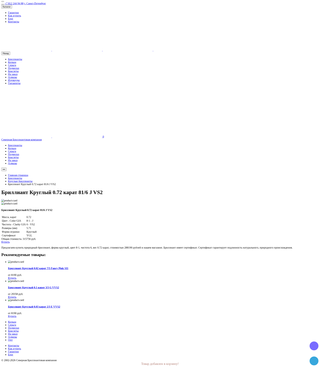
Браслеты (13, 71)
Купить (12, 278)
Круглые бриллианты (20, 181)
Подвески (13, 68)
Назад (6, 53)
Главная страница (18, 175)
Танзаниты (14, 83)
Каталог (7, 7)
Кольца (12, 62)
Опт (10, 339)
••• (4, 169)
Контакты (13, 21)
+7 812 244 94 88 (14, 3)
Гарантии (13, 12)
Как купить (14, 15)
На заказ (13, 74)
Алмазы (12, 77)
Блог (10, 18)
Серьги (12, 65)
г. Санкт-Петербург (35, 3)
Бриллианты (15, 59)
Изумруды (14, 80)
